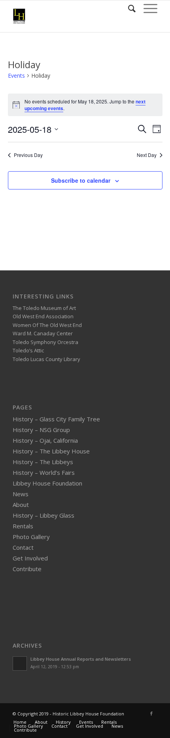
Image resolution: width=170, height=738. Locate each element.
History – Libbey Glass (43, 515)
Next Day (147, 155)
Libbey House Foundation (47, 483)
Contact (23, 547)
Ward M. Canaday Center (43, 333)
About (21, 505)
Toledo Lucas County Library (46, 359)
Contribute (27, 569)
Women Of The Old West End (47, 325)
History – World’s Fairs (44, 472)
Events (16, 75)
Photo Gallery (31, 537)
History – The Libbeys (43, 462)
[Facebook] (151, 713)
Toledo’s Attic (28, 350)
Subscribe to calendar (80, 180)
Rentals (23, 526)
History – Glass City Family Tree (56, 419)
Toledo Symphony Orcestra (45, 342)
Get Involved (30, 558)
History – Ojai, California (45, 440)
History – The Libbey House (51, 451)
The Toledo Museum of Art (44, 308)
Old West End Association (43, 316)
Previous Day (28, 155)
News (20, 494)
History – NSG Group (41, 430)
